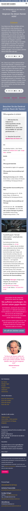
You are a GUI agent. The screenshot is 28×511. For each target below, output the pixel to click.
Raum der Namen (5, 402)
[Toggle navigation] (26, 3)
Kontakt (3, 386)
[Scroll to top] (25, 508)
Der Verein (4, 382)
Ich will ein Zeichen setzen (14, 331)
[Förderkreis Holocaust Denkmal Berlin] (9, 3)
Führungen (13, 279)
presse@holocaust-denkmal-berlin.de (11, 490)
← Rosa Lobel (6, 98)
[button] (4, 355)
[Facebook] (26, 1)
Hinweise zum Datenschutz (9, 466)
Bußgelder (4, 423)
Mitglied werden (5, 388)
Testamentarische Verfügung (8, 421)
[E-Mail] (23, 1)
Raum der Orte (5, 404)
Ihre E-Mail (4, 452)
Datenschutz (4, 391)
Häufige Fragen (5, 384)
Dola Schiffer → (19, 99)
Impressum (4, 389)
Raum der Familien (6, 400)
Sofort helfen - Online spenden (9, 419)
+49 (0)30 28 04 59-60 (11, 495)
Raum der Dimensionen (7, 398)
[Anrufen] (20, 1)
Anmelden (5, 472)
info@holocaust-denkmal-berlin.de (10, 499)
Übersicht (14, 98)
